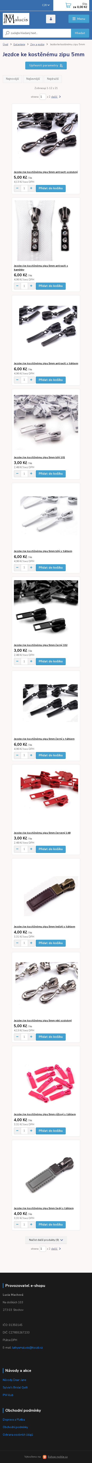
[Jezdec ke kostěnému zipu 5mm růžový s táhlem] (46, 1079)
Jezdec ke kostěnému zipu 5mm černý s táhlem (44, 739)
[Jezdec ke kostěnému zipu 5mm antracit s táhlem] (46, 328)
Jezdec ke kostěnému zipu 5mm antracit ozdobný (46, 172)
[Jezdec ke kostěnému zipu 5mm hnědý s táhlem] (46, 891)
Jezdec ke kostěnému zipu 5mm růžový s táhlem (45, 1114)
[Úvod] (21, 19)
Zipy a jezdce (37, 44)
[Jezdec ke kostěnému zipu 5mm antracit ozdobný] (46, 137)
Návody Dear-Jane (14, 1380)
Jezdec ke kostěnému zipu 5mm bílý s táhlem (43, 551)
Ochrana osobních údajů (18, 1435)
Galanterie (19, 44)
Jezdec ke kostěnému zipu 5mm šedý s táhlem (44, 1208)
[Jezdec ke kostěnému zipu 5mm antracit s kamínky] (46, 230)
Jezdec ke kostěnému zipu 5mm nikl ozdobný (43, 1020)
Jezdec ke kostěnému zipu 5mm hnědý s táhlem (44, 926)
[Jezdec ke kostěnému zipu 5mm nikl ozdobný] (46, 985)
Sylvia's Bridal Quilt (15, 1388)
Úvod (5, 44)
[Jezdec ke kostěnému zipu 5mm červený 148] (46, 797)
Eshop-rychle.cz (58, 1456)
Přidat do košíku (51, 188)
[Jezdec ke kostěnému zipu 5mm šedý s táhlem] (46, 1173)
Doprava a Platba (14, 1420)
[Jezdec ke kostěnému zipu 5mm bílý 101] (46, 422)
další (54, 96)
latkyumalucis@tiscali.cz (27, 1348)
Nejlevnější (33, 79)
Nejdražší (53, 79)
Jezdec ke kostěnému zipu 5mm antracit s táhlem (46, 363)
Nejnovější (12, 79)
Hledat (80, 33)
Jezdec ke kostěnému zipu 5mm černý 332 (40, 645)
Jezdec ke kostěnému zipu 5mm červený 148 (42, 833)
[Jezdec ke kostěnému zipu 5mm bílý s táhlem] (46, 516)
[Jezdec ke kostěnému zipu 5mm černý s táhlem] (46, 703)
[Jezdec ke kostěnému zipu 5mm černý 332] (46, 610)
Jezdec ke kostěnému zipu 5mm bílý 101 (39, 457)
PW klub (8, 1395)
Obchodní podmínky (15, 1427)
